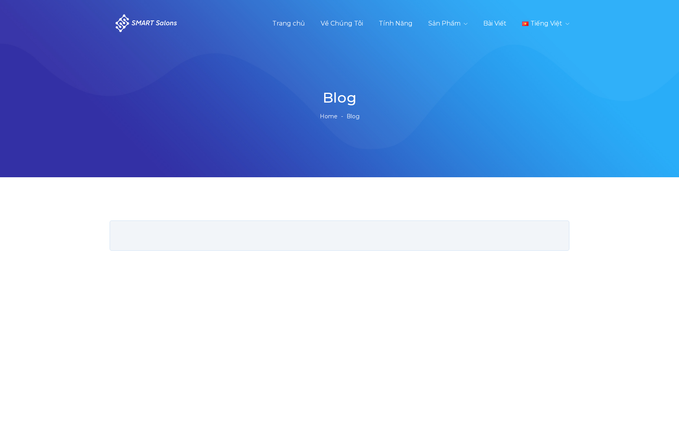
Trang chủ (288, 23)
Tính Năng (396, 23)
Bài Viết (494, 23)
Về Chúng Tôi (342, 23)
